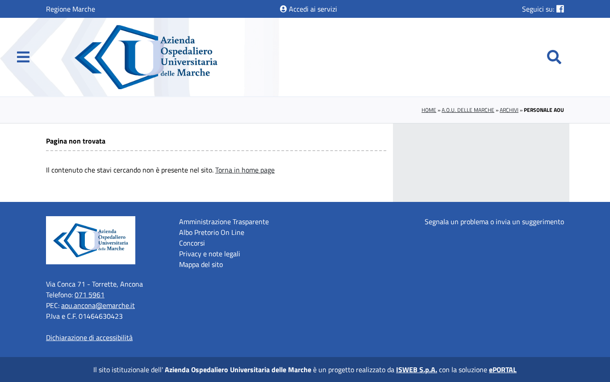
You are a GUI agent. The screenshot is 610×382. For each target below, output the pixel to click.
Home (429, 110)
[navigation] (23, 57)
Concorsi (192, 243)
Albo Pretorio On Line (211, 232)
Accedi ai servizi (312, 9)
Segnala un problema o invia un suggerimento (494, 221)
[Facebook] (560, 8)
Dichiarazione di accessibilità (89, 337)
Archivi (509, 110)
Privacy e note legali (209, 253)
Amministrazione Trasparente (224, 221)
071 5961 (89, 294)
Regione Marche (70, 9)
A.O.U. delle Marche (468, 110)
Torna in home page (245, 169)
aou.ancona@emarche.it (98, 305)
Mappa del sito (201, 264)
